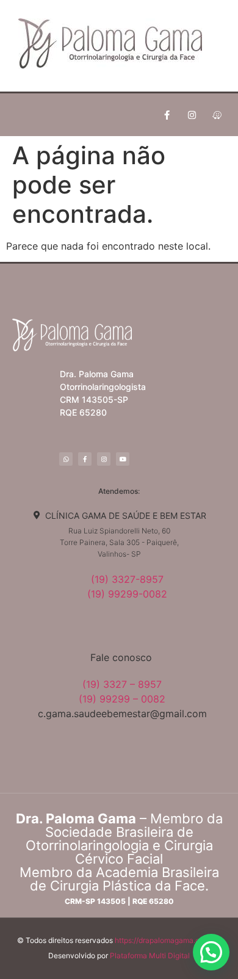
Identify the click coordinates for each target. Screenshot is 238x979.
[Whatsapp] (66, 459)
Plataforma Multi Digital (150, 955)
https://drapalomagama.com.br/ (168, 940)
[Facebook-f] (166, 115)
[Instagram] (191, 115)
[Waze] (216, 115)
